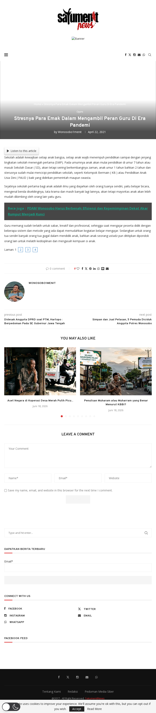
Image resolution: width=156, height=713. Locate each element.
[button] (9, 382)
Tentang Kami (51, 691)
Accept (76, 709)
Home (37, 104)
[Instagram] (134, 55)
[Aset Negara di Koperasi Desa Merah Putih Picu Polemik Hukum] (40, 371)
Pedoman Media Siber (99, 691)
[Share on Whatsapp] (98, 268)
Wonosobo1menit (70, 132)
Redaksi (73, 691)
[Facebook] (125, 55)
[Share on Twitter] (86, 268)
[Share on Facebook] (82, 268)
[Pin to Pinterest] (90, 268)
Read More (94, 709)
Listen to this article (23, 151)
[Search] (150, 55)
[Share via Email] (107, 268)
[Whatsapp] (144, 55)
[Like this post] (78, 268)
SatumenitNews (95, 698)
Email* (8, 561)
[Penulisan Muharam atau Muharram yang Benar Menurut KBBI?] (116, 371)
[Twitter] (129, 55)
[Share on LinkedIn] (94, 268)
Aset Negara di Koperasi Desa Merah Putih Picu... (40, 400)
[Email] (139, 55)
